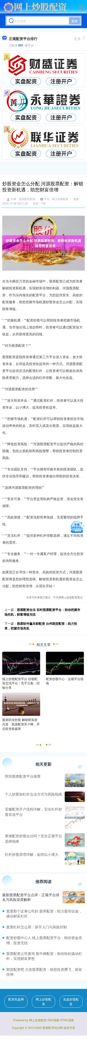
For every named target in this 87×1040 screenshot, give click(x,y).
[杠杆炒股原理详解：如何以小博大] (74, 858)
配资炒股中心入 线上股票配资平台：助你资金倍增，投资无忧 (44, 940)
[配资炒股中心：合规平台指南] (65, 662)
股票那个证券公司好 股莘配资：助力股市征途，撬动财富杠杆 (44, 913)
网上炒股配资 (43, 1001)
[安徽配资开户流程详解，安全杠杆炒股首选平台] (74, 817)
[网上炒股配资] (35, 7)
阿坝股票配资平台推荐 (23, 776)
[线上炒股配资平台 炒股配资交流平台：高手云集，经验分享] (21, 662)
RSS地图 (53, 1020)
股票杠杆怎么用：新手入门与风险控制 (36, 926)
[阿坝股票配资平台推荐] (74, 780)
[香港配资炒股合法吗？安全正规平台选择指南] (74, 840)
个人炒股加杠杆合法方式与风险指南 (33, 794)
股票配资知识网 (52, 1027)
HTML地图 (67, 1020)
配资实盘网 (16, 999)
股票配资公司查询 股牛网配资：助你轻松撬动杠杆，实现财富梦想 (44, 956)
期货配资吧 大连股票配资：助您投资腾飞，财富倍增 (44, 972)
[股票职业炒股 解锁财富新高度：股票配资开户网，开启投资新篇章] (21, 704)
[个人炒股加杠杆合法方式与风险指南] (74, 796)
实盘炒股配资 (71, 1001)
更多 (77, 38)
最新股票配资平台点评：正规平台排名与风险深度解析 (30, 897)
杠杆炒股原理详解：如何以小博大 (31, 854)
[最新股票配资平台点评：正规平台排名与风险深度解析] (73, 897)
